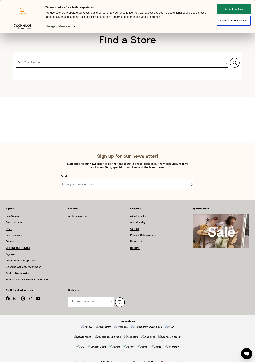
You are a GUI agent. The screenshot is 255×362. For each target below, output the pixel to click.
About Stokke (138, 216)
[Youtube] (40, 298)
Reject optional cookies (234, 20)
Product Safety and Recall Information (27, 279)
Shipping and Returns (18, 248)
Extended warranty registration (23, 267)
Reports (135, 248)
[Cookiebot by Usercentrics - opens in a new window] (22, 26)
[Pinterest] (24, 298)
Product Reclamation (17, 273)
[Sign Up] (191, 184)
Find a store (74, 290)
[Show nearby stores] (235, 63)
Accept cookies (233, 9)
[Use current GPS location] (225, 63)
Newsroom (136, 241)
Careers (134, 229)
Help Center (12, 216)
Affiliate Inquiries (77, 216)
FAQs (9, 229)
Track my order (14, 222)
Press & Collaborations (143, 235)
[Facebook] (9, 298)
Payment (11, 254)
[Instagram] (17, 298)
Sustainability (138, 222)
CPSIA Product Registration (21, 260)
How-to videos (14, 235)
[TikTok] (32, 298)
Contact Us (12, 241)
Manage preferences (57, 26)
